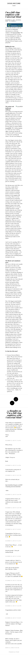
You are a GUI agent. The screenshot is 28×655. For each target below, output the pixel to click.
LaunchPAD (8, 128)
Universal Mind (16, 32)
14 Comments (12, 21)
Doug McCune (13, 3)
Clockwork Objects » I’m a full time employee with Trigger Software (13, 623)
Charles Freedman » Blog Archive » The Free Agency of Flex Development (14, 632)
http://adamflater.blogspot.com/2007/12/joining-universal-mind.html (13, 485)
